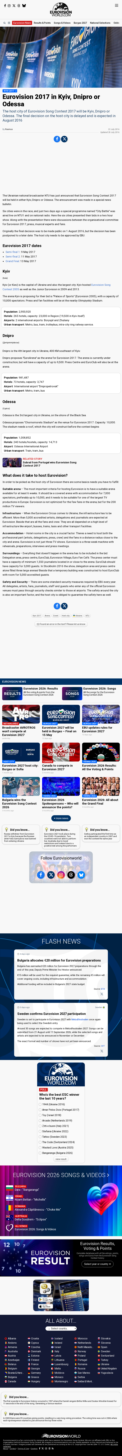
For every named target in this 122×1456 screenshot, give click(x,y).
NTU (87, 616)
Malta (57, 1368)
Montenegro (61, 1381)
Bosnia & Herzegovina (16, 1372)
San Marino (83, 1372)
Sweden (98, 1007)
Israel (57, 1347)
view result (61, 1159)
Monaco (58, 1377)
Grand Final (12, 261)
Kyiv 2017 (37, 616)
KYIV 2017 (9, 91)
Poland (81, 1355)
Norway (81, 1351)
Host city (66, 616)
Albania (11, 1338)
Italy (56, 1351)
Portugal (82, 1359)
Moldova (59, 1372)
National (100, 23)
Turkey (104, 1359)
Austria (11, 1355)
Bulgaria (12, 1377)
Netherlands (84, 1342)
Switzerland (107, 1355)
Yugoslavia (106, 1372)
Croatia (34, 1338)
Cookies (34, 1449)
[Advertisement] (61, 168)
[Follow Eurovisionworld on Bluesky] (24, 6)
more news (61, 818)
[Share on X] (64, 139)
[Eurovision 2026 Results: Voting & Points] (36, 1257)
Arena (47, 616)
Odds (116, 23)
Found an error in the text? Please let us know (62, 624)
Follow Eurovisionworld (61, 858)
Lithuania (59, 1359)
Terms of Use (23, 1449)
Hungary (35, 1381)
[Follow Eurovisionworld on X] (14, 6)
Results (42, 23)
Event (55, 616)
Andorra (12, 1342)
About (5, 1449)
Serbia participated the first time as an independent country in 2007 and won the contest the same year (100, 834)
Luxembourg (61, 1364)
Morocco (82, 1338)
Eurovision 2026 (59, 1175)
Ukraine (78, 616)
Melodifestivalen (79, 1019)
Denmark (35, 1351)
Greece (34, 1377)
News (22, 23)
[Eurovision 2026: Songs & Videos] (103, 1199)
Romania (82, 1364)
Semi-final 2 (13, 256)
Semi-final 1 (13, 252)
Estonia (34, 1355)
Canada (11, 1381)
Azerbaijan (13, 1359)
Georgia (35, 1368)
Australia (12, 1351)
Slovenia (105, 1342)
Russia (81, 1368)
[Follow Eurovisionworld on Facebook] (5, 6)
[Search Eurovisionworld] (4, 23)
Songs (62, 23)
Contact (13, 1449)
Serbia (81, 1377)
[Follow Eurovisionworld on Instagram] (9, 6)
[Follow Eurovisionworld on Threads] (19, 6)
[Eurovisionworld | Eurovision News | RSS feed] (53, 1449)
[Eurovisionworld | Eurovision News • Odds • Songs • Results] (61, 9)
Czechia (35, 1347)
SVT (103, 1046)
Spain (103, 1347)
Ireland (58, 1342)
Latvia (57, 1355)
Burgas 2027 (80, 23)
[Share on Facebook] (57, 139)
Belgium (12, 1368)
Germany (35, 1372)
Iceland (58, 1338)
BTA (103, 989)
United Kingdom (108, 1368)
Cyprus (34, 1342)
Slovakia (105, 1338)
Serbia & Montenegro (86, 1381)
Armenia (12, 1347)
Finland (34, 1359)
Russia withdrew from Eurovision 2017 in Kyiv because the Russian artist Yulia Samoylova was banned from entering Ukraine (20, 835)
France (34, 1364)
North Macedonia (86, 1347)
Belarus (11, 1364)
